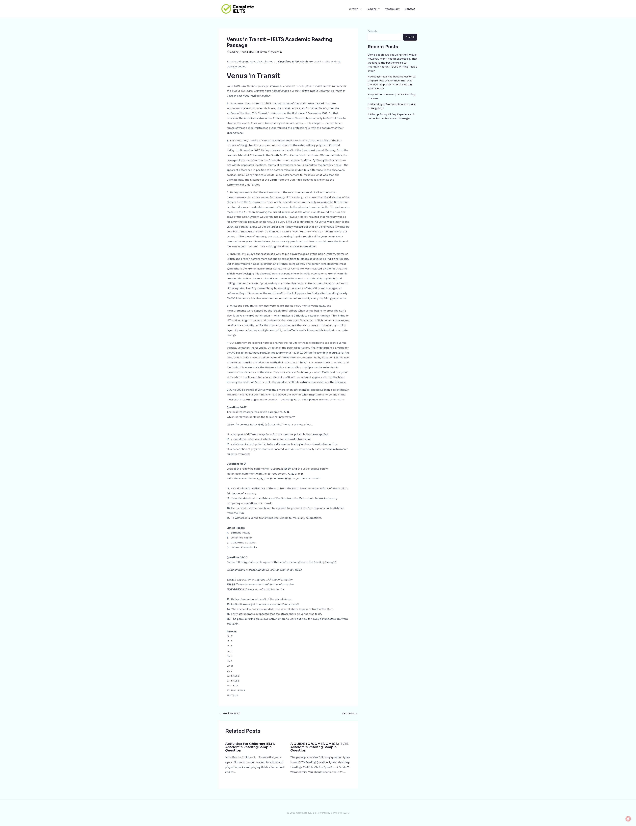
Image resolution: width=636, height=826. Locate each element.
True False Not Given (253, 51)
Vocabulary (392, 8)
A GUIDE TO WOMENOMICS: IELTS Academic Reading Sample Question (319, 747)
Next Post (349, 713)
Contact (410, 8)
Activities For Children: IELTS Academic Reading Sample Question (250, 747)
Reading (372, 8)
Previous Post (229, 713)
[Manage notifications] (628, 818)
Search (372, 31)
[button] (359, 9)
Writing (353, 8)
